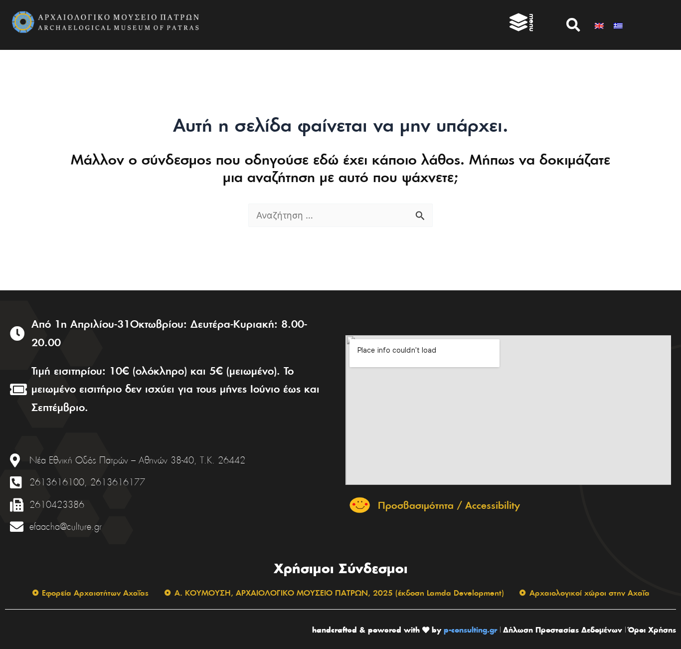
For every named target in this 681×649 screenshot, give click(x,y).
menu (532, 22)
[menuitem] (599, 24)
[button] (573, 24)
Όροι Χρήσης (652, 630)
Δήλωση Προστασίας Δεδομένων (562, 630)
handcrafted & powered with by (376, 630)
